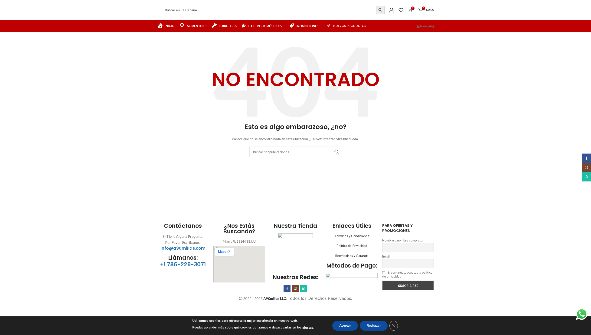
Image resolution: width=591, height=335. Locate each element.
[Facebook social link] (287, 288)
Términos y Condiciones (351, 236)
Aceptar (345, 325)
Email (386, 256)
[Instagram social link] (295, 288)
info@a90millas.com (183, 248)
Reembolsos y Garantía (352, 256)
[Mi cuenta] (391, 10)
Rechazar (374, 325)
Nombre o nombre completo (402, 240)
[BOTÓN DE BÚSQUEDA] (380, 10)
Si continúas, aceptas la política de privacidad (407, 274)
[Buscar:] (269, 10)
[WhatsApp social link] (303, 288)
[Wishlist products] (400, 10)
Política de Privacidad (351, 246)
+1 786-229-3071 (183, 264)
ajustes (307, 327)
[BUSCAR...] (336, 152)
